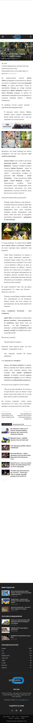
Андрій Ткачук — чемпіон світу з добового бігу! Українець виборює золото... (20, 601)
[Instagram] (16, 710)
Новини (15, 51)
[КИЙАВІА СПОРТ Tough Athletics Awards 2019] (6, 630)
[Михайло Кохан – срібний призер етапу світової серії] (6, 440)
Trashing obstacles (24, 716)
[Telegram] (20, 710)
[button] (31, 37)
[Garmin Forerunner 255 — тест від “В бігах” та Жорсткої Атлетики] (6, 609)
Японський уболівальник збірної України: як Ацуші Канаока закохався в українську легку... (21, 593)
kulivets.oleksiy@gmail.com (22, 700)
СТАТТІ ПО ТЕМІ (7, 424)
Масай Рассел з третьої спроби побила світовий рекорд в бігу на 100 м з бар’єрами (20, 464)
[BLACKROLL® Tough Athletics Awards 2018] (6, 637)
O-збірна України (8, 51)
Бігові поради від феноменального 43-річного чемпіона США (8, 415)
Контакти (11, 718)
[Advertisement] (16, 17)
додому (2, 40)
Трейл (13, 716)
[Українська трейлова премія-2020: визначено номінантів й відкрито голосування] (6, 622)
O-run (7, 40)
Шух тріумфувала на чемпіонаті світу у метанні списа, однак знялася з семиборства (24, 416)
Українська (17, 718)
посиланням (12, 73)
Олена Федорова (5, 58)
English (22, 718)
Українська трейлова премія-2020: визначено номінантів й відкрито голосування (20, 621)
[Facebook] (12, 710)
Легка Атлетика (6, 716)
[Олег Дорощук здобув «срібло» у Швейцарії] (6, 447)
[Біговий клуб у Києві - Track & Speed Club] (16, 126)
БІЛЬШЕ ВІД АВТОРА (18, 424)
